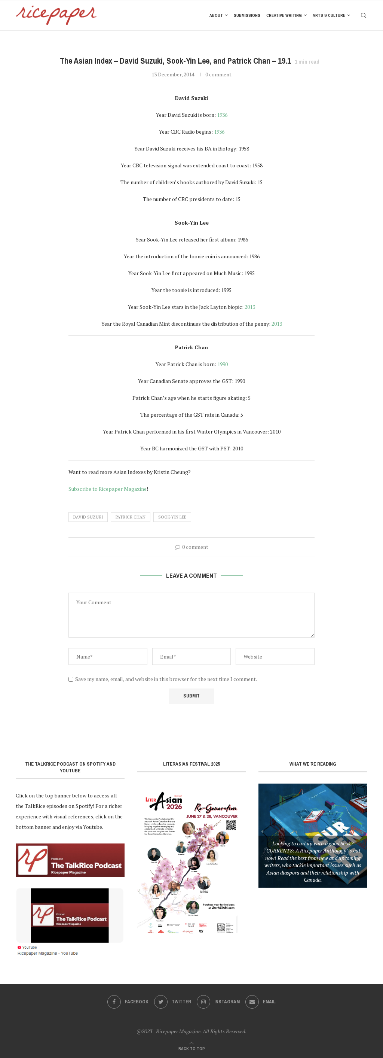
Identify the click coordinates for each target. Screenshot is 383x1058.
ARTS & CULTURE (329, 15)
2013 (250, 306)
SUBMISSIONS (247, 15)
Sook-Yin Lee (172, 517)
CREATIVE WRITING (284, 15)
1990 (222, 364)
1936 (222, 114)
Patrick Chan (130, 517)
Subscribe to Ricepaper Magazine (107, 488)
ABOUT (216, 15)
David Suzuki (88, 517)
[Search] (363, 15)
